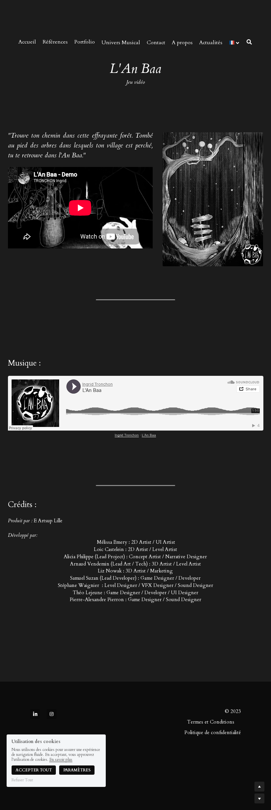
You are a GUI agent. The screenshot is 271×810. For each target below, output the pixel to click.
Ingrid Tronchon (127, 435)
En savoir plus (60, 759)
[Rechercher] (249, 42)
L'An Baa (149, 435)
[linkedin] (35, 714)
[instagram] (52, 714)
